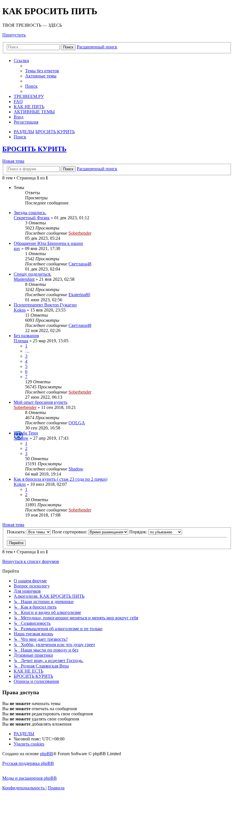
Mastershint (24, 279)
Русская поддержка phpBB (28, 763)
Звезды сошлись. (30, 212)
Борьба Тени (26, 433)
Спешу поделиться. (32, 274)
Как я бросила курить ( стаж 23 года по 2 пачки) (60, 479)
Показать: (17, 531)
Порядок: (138, 531)
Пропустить (14, 34)
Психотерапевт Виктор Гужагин (45, 304)
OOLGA (76, 422)
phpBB (46, 753)
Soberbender (79, 233)
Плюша (21, 340)
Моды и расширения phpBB (29, 778)
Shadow (21, 438)
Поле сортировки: (70, 531)
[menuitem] (42, 70)
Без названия (26, 335)
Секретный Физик (32, 217)
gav (17, 248)
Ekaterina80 (79, 294)
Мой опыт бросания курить (40, 402)
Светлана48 (79, 263)
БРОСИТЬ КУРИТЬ (34, 149)
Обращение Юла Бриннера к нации (48, 243)
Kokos (20, 310)
